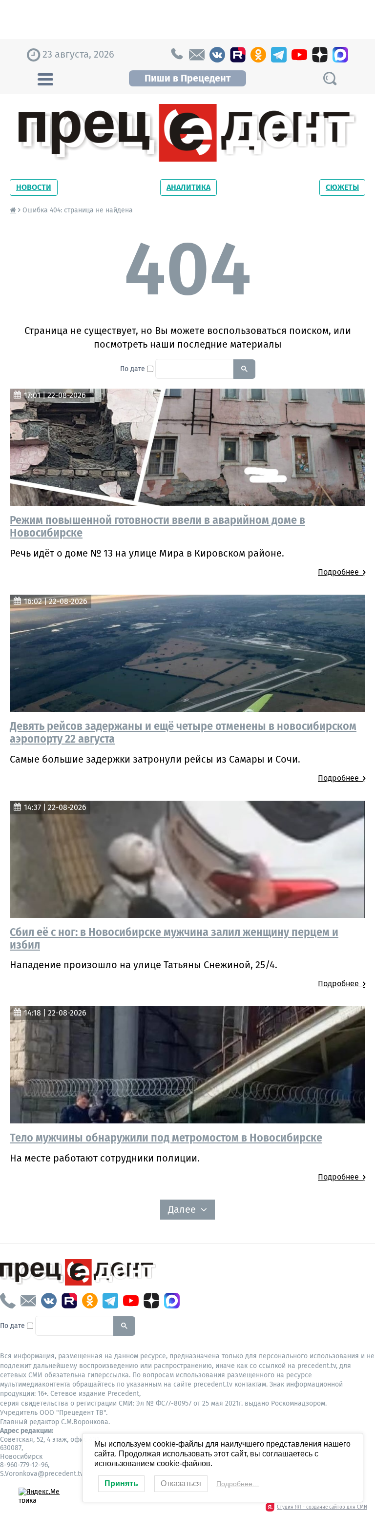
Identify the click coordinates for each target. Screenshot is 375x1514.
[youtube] (299, 54)
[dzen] (320, 54)
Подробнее (340, 572)
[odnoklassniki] (258, 54)
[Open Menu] (45, 78)
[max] (340, 54)
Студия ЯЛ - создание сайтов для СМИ (322, 1507)
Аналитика (188, 187)
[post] (197, 54)
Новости (33, 187)
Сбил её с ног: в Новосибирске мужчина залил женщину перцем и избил (174, 938)
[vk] (217, 54)
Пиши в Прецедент (187, 78)
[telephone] (176, 54)
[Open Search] (329, 78)
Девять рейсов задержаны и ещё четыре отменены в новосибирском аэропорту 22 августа (183, 732)
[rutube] (238, 54)
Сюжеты (342, 187)
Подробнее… (237, 1484)
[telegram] (279, 54)
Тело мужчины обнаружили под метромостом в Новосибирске (166, 1137)
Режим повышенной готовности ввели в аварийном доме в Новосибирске (157, 526)
